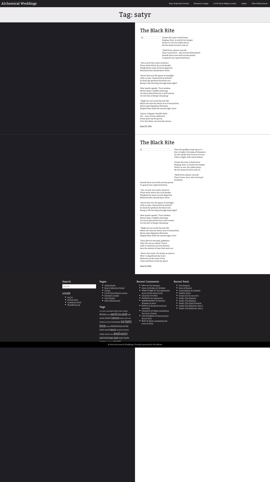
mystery (120, 329)
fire (120, 314)
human (102, 321)
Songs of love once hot (189, 295)
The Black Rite (157, 31)
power (101, 334)
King (109, 322)
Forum (107, 290)
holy (126, 318)
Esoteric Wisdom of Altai (153, 302)
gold (129, 314)
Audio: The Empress (187, 300)
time (121, 338)
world (117, 341)
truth (126, 338)
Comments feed (74, 302)
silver (111, 334)
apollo (111, 311)
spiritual (104, 338)
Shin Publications (259, 3)
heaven (115, 318)
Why (155, 295)
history (122, 318)
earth (114, 314)
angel (107, 311)
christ (121, 311)
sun (116, 337)
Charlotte (146, 295)
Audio (244, 3)
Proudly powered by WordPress (148, 344)
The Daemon (154, 285)
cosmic (125, 311)
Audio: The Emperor (187, 298)
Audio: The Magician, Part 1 (191, 308)
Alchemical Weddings (19, 3)
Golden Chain (185, 293)
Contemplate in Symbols (189, 290)
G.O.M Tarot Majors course (224, 3)
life (123, 321)
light (128, 321)
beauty (115, 311)
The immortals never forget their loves (156, 292)
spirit (124, 333)
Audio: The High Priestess (190, 303)
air (100, 311)
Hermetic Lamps (201, 3)
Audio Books (110, 285)
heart (108, 318)
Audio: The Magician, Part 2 (191, 305)
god (124, 314)
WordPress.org (73, 305)
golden (102, 318)
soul (117, 333)
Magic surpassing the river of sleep (155, 312)
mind (107, 330)
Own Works (110, 298)
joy (106, 322)
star (111, 338)
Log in (70, 297)
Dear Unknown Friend (179, 3)
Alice (144, 288)
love (102, 326)
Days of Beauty (185, 288)
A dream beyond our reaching (154, 307)
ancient (103, 311)
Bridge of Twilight (157, 288)
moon (113, 330)
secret (107, 334)
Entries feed (72, 300)
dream (108, 314)
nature (126, 329)
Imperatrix (158, 298)
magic (108, 326)
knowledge (115, 322)
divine (102, 314)
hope (129, 318)
